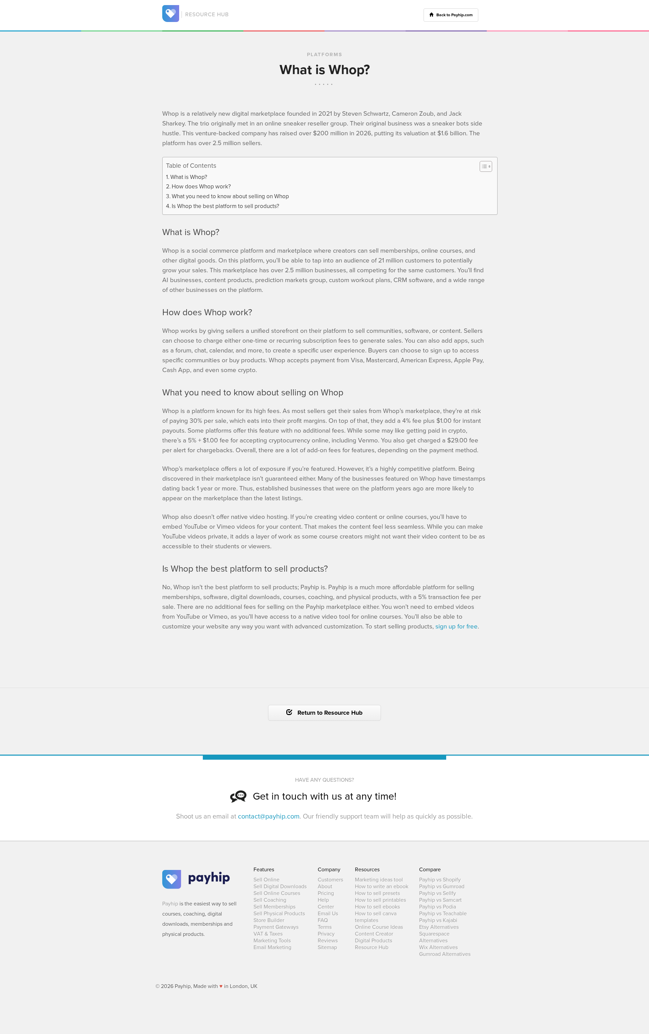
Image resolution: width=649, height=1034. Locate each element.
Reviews (328, 940)
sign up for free (456, 626)
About (325, 886)
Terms (325, 927)
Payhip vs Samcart (440, 900)
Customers (330, 879)
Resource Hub (371, 947)
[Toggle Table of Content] (482, 166)
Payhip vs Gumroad (441, 886)
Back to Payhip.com (453, 15)
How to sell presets (377, 893)
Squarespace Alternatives (434, 937)
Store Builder (269, 920)
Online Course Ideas (379, 927)
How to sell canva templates (375, 917)
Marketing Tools (272, 940)
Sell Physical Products (279, 913)
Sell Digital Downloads (280, 886)
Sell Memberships (274, 906)
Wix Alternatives (438, 947)
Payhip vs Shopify (440, 879)
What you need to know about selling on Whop (230, 196)
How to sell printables (380, 900)
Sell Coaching (270, 900)
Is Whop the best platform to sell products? (225, 206)
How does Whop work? (201, 186)
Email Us (328, 913)
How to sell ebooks (377, 906)
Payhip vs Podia (437, 906)
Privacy (326, 933)
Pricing (326, 893)
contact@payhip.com (268, 816)
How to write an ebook (381, 886)
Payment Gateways (276, 927)
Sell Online (267, 879)
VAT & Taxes (268, 933)
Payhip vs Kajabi (438, 920)
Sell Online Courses (277, 893)
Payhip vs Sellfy (437, 893)
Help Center (326, 903)
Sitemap (327, 947)
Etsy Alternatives (439, 927)
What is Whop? (188, 177)
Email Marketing (272, 947)
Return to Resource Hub (327, 712)
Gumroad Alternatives (445, 954)
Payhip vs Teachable (443, 913)
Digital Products (373, 940)
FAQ (323, 920)
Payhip (170, 903)
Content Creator (374, 933)
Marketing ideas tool (379, 879)
